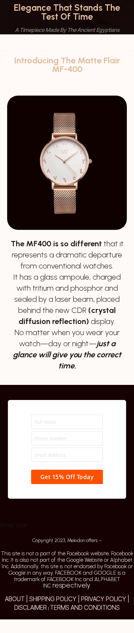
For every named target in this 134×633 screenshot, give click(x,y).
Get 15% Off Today (67, 477)
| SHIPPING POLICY (50, 599)
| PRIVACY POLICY (101, 599)
